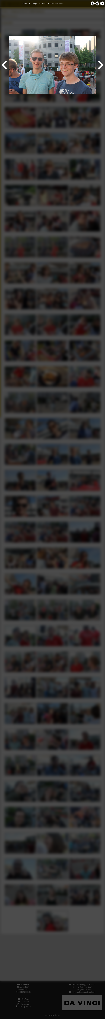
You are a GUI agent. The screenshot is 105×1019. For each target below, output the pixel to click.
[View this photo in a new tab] (97, 3)
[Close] (102, 3)
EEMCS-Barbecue (56, 3)
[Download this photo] (93, 3)
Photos (25, 3)
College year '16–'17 (39, 3)
